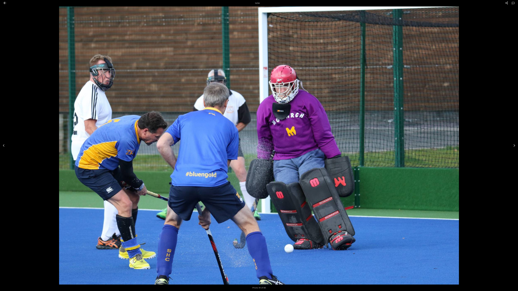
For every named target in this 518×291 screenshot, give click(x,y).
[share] (506, 3)
